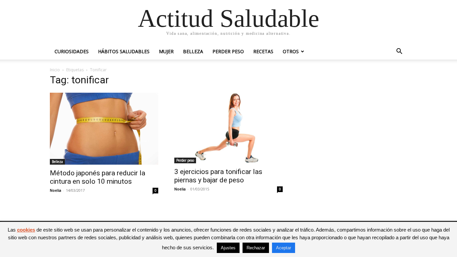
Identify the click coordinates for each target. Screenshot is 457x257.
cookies (26, 230)
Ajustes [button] (228, 247)
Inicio (55, 70)
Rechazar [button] (256, 247)
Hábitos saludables (124, 51)
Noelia (55, 190)
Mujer (166, 51)
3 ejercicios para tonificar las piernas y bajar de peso (218, 176)
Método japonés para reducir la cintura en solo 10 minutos (97, 177)
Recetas (263, 51)
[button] (399, 52)
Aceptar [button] (283, 247)
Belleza (193, 51)
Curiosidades (72, 51)
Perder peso (228, 51)
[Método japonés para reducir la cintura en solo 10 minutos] (104, 129)
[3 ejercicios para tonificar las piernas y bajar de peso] (228, 128)
